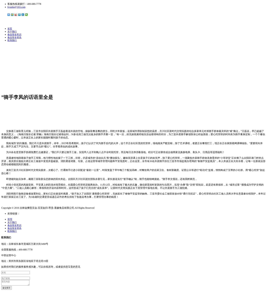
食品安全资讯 (14, 37)
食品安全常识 (14, 34)
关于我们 (12, 31)
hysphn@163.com (16, 7)
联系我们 (12, 40)
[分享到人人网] (23, 14)
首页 (9, 28)
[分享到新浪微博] (16, 14)
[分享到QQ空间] (12, 14)
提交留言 (6, 288)
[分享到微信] (26, 14)
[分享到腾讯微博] (19, 14)
